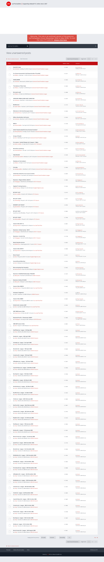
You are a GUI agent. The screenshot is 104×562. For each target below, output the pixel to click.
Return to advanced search (13, 58)
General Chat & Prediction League (40, 69)
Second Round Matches (19, 261)
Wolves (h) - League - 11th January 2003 (23, 430)
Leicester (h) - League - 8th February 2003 (23, 411)
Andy (16, 332)
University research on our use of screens (23, 173)
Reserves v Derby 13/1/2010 (19, 280)
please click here (60, 40)
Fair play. (15, 167)
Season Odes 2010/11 (18, 248)
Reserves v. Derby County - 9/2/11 (21, 229)
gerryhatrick (17, 206)
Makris (15, 123)
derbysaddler (18, 219)
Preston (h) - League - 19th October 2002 (23, 511)
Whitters (16, 75)
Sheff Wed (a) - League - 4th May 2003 (22, 330)
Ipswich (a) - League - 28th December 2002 (23, 442)
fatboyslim (17, 275)
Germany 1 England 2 (18, 292)
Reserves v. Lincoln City (19, 236)
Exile (16, 137)
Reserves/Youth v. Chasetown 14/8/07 (22, 317)
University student (19, 156)
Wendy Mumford (18, 131)
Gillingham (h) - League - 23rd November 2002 (24, 474)
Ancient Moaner (18, 150)
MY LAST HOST (17, 211)
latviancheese (18, 269)
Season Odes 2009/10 (18, 286)
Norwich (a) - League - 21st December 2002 (23, 449)
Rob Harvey (17, 188)
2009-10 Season (36, 275)
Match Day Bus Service (19, 242)
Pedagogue (17, 181)
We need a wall (17, 92)
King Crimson (18, 225)
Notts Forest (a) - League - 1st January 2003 (24, 436)
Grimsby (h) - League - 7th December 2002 (23, 461)
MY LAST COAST (17, 217)
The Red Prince (18, 112)
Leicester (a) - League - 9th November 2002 (23, 486)
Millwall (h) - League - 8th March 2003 (22, 380)
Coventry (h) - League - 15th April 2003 (22, 355)
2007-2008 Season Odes (19, 311)
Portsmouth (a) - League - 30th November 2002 (25, 467)
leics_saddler (18, 194)
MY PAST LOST (16, 192)
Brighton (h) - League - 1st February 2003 (23, 417)
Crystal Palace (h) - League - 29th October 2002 (24, 499)
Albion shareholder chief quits (21, 117)
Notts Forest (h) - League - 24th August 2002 (24, 530)
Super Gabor (18, 106)
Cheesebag (17, 200)
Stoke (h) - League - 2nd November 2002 (23, 492)
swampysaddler (18, 169)
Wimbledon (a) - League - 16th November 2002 (24, 480)
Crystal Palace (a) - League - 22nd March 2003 (24, 367)
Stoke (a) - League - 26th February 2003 (23, 398)
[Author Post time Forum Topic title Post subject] (52, 537)
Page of (83, 58)
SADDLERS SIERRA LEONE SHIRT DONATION (23, 98)
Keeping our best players (19, 161)
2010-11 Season (37, 231)
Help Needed (16, 154)
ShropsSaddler (18, 125)
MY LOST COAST (17, 198)
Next (95, 537)
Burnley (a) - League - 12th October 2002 (23, 517)
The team (8, 550)
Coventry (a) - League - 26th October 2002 (23, 505)
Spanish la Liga (17, 67)
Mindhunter (16, 104)
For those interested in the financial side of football (26, 73)
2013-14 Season (37, 181)
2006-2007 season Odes (19, 323)
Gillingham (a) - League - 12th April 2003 (23, 361)
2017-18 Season (38, 144)
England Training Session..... (20, 186)
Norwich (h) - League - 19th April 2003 (22, 348)
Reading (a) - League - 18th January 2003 (23, 424)
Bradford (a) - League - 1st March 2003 (22, 392)
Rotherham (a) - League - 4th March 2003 (23, 386)
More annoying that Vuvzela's (20, 267)
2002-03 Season (34, 332)
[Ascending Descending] (64, 537)
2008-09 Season (35, 294)
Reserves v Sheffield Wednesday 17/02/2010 (24, 273)
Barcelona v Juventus (18, 148)
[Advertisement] (52, 20)
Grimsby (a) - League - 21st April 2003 (22, 342)
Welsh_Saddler (18, 144)
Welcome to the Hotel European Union (23, 111)
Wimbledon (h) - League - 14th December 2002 (24, 455)
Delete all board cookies (18, 550)
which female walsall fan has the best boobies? (25, 129)
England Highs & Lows (39, 188)
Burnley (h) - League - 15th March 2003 (22, 373)
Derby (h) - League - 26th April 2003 (22, 336)
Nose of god (16, 255)
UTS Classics (36, 194)
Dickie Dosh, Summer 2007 (19, 305)
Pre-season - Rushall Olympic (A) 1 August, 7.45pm (25, 142)
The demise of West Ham (19, 85)
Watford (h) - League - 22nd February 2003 (23, 405)
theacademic (17, 175)
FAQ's (28, 550)
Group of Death (17, 136)
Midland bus (17, 244)
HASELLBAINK (16, 79)
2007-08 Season (37, 319)
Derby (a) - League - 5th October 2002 (22, 524)
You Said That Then (37, 225)
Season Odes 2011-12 (18, 223)
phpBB (48, 554)
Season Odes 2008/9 (18, 298)
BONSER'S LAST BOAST (19, 204)
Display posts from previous (33, 537)
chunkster (17, 69)
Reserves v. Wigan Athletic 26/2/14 (21, 179)
